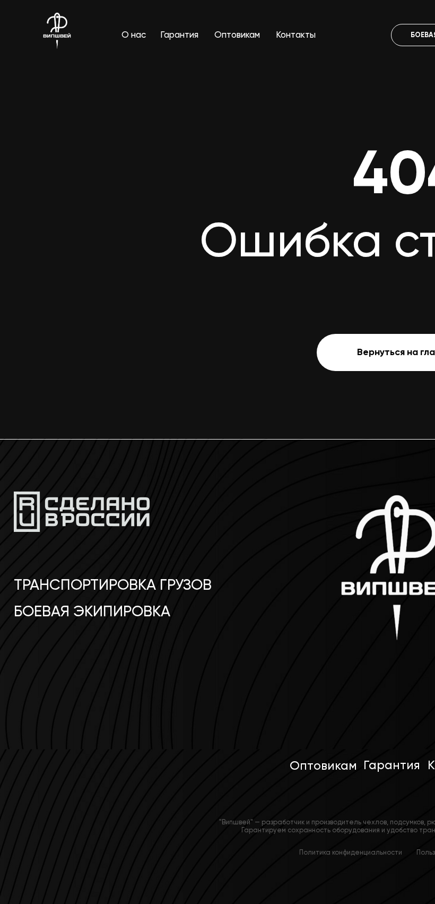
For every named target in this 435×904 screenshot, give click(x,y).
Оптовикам (237, 35)
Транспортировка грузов (113, 584)
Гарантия (179, 35)
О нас (133, 35)
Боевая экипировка (92, 611)
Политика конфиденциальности (350, 852)
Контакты (296, 35)
